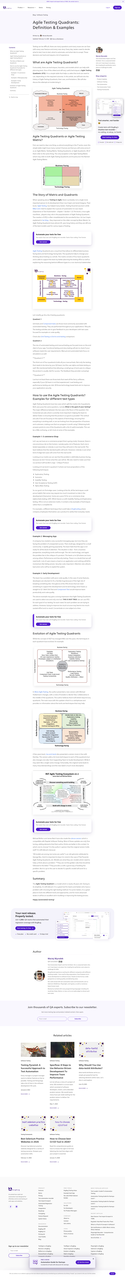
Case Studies (42, 1237)
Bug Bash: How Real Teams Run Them (102, 1221)
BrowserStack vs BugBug (45, 1254)
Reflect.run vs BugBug (44, 1251)
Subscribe (78, 1019)
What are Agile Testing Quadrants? (17, 52)
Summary (13, 90)
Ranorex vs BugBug (44, 1248)
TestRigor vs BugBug (70, 1246)
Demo (41, 7)
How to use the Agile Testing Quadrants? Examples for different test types (18, 68)
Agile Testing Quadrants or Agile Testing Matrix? (18, 57)
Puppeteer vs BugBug (97, 1254)
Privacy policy (68, 1231)
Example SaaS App (69, 1193)
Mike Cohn (37, 208)
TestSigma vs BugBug (44, 1246)
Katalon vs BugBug (69, 1251)
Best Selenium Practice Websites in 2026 (33, 1139)
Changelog (41, 1213)
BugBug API (41, 1229)
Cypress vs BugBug (96, 1251)
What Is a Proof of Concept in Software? (103, 1224)
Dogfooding (76, 509)
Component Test (63, 589)
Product (20, 7)
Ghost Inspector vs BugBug (72, 1248)
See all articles (95, 1237)
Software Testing (42, 15)
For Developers (68, 1208)
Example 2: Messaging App (19, 78)
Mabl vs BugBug (68, 1254)
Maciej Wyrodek (47, 35)
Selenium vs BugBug (97, 1248)
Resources (31, 7)
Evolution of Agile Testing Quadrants (17, 86)
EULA (65, 1236)
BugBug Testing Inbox (70, 1190)
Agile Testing (42, 206)
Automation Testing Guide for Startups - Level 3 (103, 1208)
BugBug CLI (41, 1231)
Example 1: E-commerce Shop (18, 74)
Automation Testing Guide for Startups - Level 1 (103, 1197)
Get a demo (67, 1223)
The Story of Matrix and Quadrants (17, 62)
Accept (112, 1273)
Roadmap (41, 1211)
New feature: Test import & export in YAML (102, 1217)
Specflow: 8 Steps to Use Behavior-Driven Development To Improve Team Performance (62, 1075)
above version (76, 838)
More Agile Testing (41, 692)
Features (41, 1190)
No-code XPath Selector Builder (71, 1197)
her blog (45, 220)
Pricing (48, 7)
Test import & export (44, 1201)
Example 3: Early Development (16, 81)
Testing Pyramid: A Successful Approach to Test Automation (33, 1068)
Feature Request (43, 1216)
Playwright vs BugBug (97, 1246)
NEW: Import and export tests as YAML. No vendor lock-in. (63, 1)
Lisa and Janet (51, 754)
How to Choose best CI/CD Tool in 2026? (62, 1139)
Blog (34, 15)
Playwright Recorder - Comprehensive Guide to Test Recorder (102, 1234)
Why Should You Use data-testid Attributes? (91, 1065)
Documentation (43, 1226)
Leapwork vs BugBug (44, 1256)
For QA (66, 1205)
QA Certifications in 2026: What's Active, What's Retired (103, 1228)
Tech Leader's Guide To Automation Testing (101, 1192)
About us (66, 1218)
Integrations (42, 1208)
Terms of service (68, 1234)
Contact (66, 1221)
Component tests (49, 323)
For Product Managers (70, 1211)
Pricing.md (41, 1234)
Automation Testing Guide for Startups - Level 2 (103, 1202)
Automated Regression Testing (45, 1205)
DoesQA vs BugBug (69, 1256)
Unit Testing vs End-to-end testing (53, 336)
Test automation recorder (46, 1198)
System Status (42, 1219)
